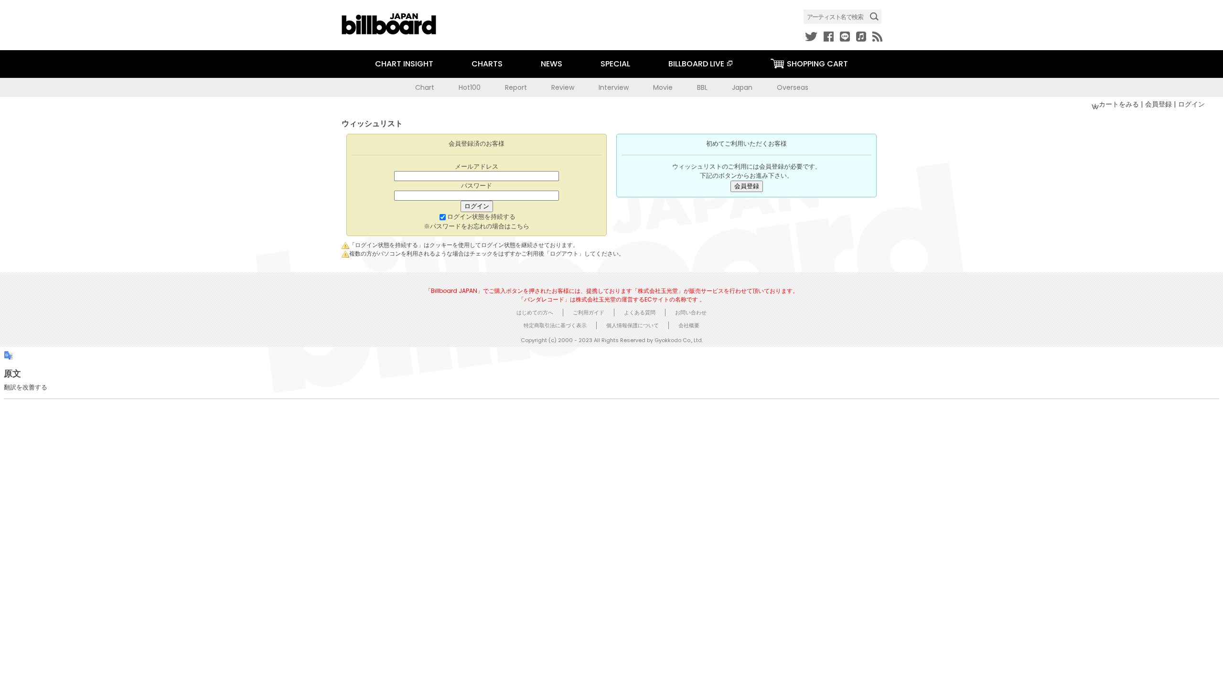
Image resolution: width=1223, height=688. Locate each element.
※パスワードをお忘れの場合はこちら (476, 226)
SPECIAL (615, 63)
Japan (742, 87)
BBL (702, 87)
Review (562, 87)
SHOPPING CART (817, 63)
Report (516, 87)
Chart (424, 87)
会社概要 (688, 325)
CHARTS (487, 63)
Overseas (792, 87)
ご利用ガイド (588, 312)
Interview (614, 87)
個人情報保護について (632, 325)
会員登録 (1159, 104)
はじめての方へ (534, 312)
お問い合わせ (691, 312)
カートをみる (1120, 104)
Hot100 (470, 87)
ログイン (1191, 104)
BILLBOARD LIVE (696, 63)
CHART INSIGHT (404, 63)
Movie (663, 87)
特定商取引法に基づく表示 (555, 325)
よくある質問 (639, 312)
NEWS (551, 63)
